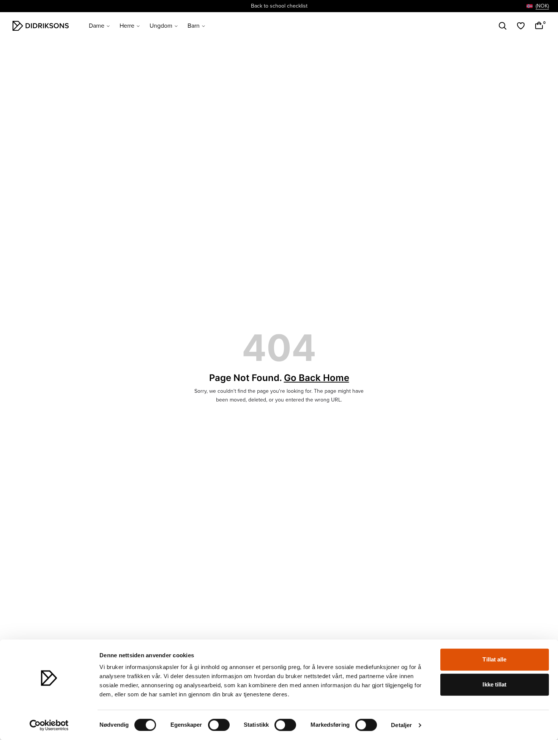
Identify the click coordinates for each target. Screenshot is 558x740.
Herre (127, 26)
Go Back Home (316, 377)
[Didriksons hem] (40, 25)
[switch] (219, 725)
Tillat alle (494, 659)
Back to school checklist (279, 6)
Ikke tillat (494, 684)
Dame (96, 26)
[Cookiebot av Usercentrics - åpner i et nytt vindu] (49, 725)
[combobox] (537, 6)
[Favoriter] (521, 26)
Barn (194, 26)
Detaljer (401, 725)
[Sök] (502, 26)
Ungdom (161, 26)
